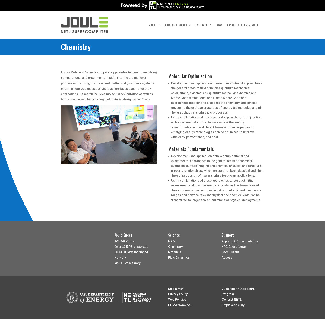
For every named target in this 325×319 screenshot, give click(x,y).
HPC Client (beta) (234, 246)
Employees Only (233, 305)
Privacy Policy (178, 294)
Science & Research (175, 25)
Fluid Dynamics (179, 257)
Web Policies (177, 299)
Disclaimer (175, 288)
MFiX (171, 241)
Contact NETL (232, 299)
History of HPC (203, 25)
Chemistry (175, 246)
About (152, 25)
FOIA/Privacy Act (180, 305)
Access (227, 257)
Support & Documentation (242, 25)
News (219, 25)
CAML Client (230, 252)
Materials (174, 252)
